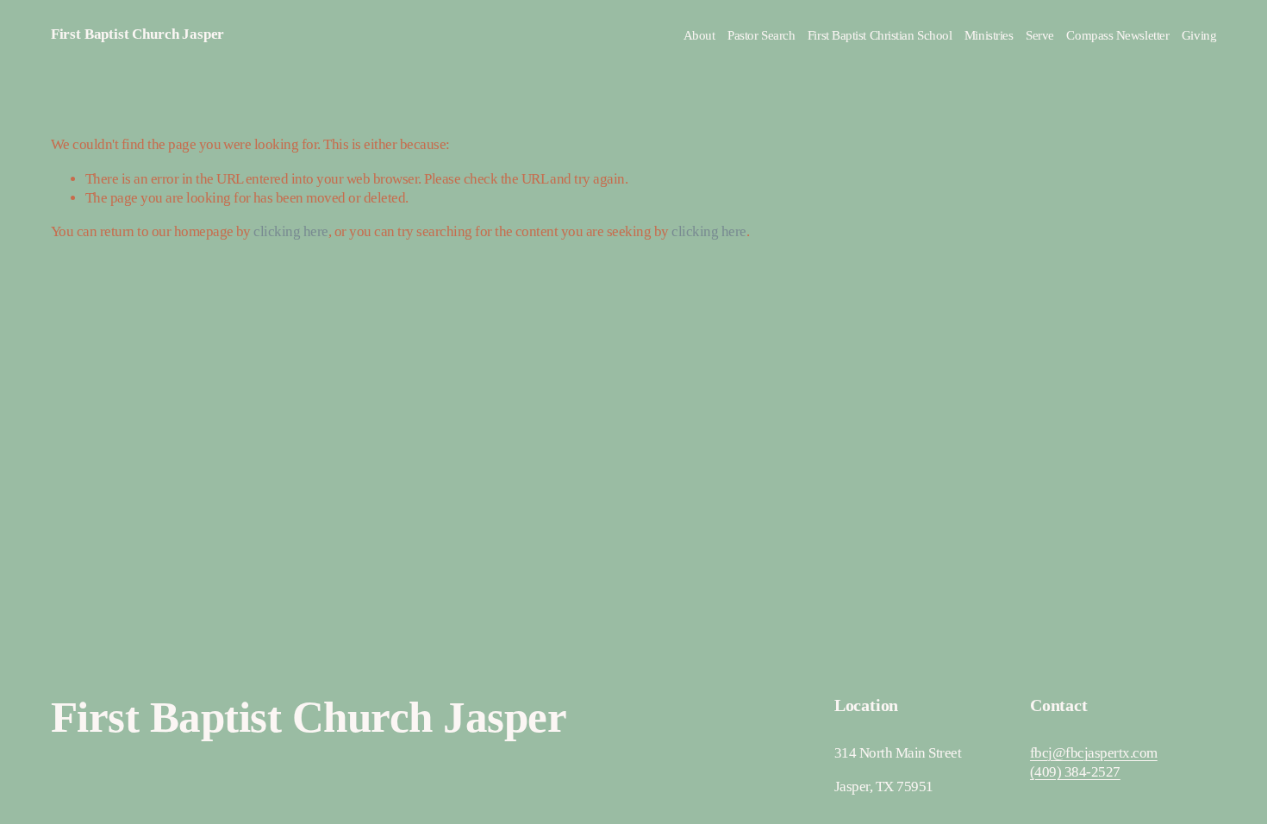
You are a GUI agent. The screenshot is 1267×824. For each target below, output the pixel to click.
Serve (1040, 35)
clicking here (290, 231)
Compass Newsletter (1117, 35)
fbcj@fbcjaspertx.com (1094, 753)
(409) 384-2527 (1075, 772)
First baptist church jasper (137, 34)
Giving (1199, 35)
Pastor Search (761, 35)
